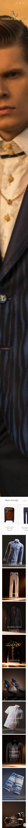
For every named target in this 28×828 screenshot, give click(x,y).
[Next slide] (25, 518)
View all (25, 500)
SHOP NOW (14, 564)
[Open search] (23, 3)
